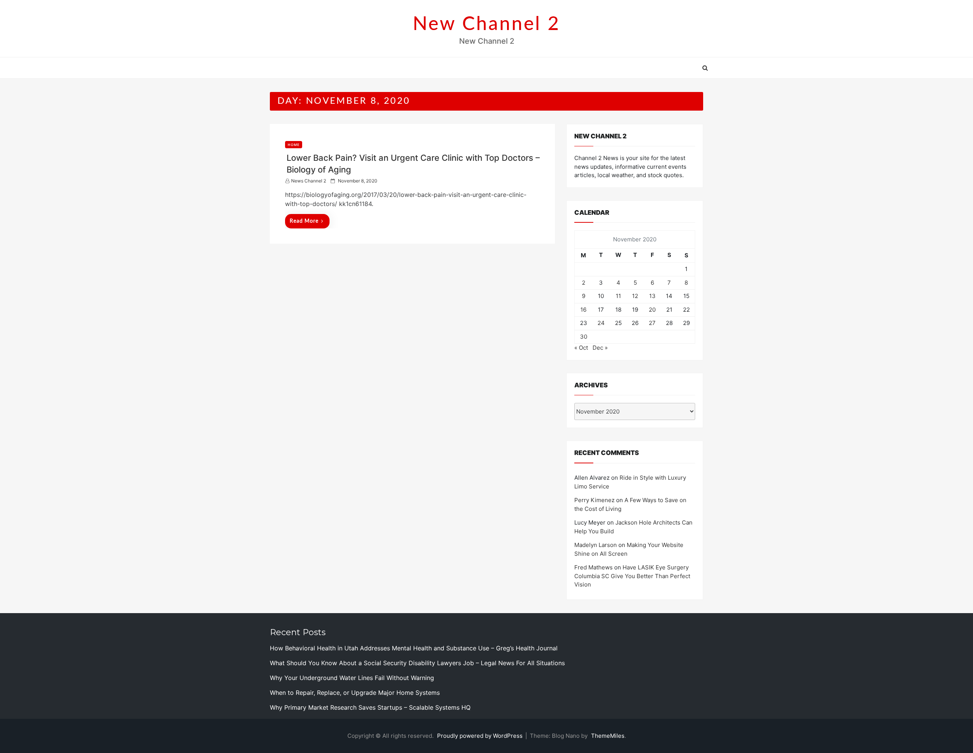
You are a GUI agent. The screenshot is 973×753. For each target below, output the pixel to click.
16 (583, 309)
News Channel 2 (308, 181)
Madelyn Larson (595, 545)
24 (601, 323)
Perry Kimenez (594, 500)
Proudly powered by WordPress (480, 735)
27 (652, 323)
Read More (304, 221)
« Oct (581, 347)
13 (652, 296)
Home (294, 145)
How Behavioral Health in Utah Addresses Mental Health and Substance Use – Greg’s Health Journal (414, 648)
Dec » (600, 347)
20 (652, 309)
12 (635, 296)
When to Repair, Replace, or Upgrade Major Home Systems (355, 692)
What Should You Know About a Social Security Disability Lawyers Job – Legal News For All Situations (417, 663)
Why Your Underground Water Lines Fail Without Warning (352, 678)
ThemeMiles (607, 735)
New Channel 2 (486, 24)
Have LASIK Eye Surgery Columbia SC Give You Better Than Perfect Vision (632, 576)
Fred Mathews (593, 567)
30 (583, 336)
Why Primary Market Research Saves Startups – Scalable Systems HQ (370, 707)
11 (618, 296)
